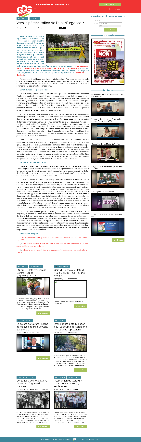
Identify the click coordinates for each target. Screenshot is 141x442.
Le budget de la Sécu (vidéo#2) (104, 192)
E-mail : (96, 23)
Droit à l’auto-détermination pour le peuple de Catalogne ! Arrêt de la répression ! (70, 326)
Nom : (97, 21)
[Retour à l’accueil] (74, 439)
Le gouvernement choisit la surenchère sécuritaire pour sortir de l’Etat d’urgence (53, 67)
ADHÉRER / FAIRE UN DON (109, 4)
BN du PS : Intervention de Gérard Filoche (31, 271)
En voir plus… (118, 240)
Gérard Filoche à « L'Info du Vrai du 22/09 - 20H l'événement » (70, 273)
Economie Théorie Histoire (26, 377)
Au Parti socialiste (36, 266)
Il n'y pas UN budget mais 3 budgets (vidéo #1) (107, 168)
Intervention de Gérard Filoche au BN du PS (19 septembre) (68, 383)
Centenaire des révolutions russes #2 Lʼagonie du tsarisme (32, 383)
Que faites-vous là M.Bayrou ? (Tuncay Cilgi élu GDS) (107, 95)
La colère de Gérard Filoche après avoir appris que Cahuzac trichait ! (33, 326)
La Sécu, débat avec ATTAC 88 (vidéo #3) (106, 215)
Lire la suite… (43, 313)
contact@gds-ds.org (93, 439)
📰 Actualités (22, 18)
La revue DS (35, 18)
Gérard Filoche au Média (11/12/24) (105, 144)
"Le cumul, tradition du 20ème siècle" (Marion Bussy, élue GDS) (106, 120)
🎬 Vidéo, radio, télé (62, 266)
